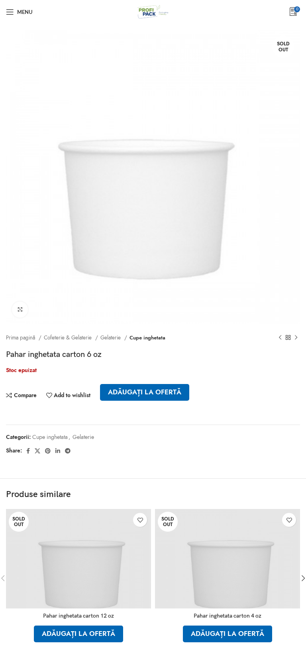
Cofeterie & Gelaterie (68, 337)
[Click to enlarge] (20, 310)
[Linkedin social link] (58, 451)
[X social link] (37, 451)
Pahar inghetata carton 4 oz (227, 615)
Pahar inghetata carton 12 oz (78, 615)
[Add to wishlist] (140, 520)
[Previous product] (280, 338)
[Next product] (296, 338)
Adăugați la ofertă (144, 392)
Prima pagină (21, 337)
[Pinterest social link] (48, 451)
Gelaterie (111, 337)
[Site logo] (153, 11)
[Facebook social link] (28, 451)
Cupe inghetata (147, 337)
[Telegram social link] (68, 451)
